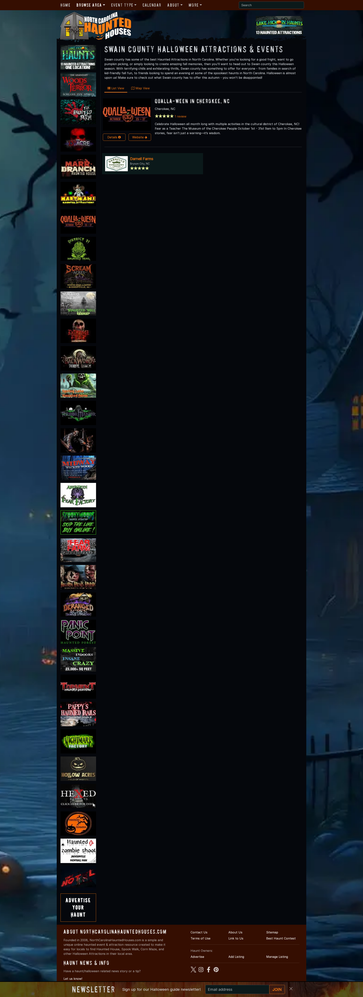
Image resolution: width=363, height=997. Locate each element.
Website (138, 137)
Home (65, 5)
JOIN (277, 989)
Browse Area (89, 5)
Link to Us (235, 938)
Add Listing (236, 957)
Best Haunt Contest (281, 938)
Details (112, 137)
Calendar (152, 5)
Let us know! (73, 979)
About (173, 5)
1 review (180, 116)
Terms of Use (200, 938)
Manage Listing (277, 957)
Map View (142, 88)
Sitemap (272, 932)
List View (117, 88)
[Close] (291, 988)
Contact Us (199, 932)
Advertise (197, 957)
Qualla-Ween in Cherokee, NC (192, 101)
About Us (235, 932)
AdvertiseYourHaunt (78, 907)
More (194, 5)
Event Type (122, 5)
